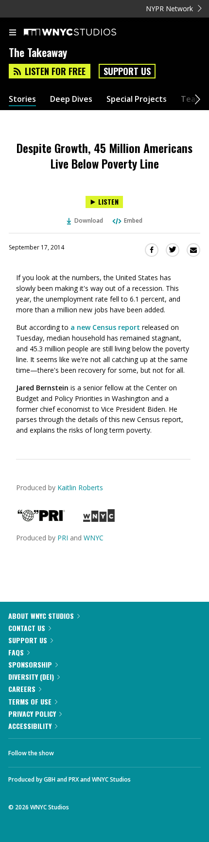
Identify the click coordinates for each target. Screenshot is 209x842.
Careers (21, 689)
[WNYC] (99, 519)
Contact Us (26, 628)
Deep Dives (71, 99)
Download (88, 220)
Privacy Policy (32, 713)
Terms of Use (30, 701)
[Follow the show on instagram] (124, 750)
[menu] (12, 33)
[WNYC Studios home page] (82, 32)
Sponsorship (30, 664)
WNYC (94, 537)
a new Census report (105, 327)
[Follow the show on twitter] (97, 750)
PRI (62, 537)
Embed (133, 220)
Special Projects (136, 99)
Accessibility (30, 726)
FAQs (16, 652)
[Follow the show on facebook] (71, 750)
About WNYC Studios (41, 616)
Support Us (127, 71)
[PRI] (41, 519)
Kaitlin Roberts (80, 487)
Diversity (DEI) (31, 676)
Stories (22, 99)
